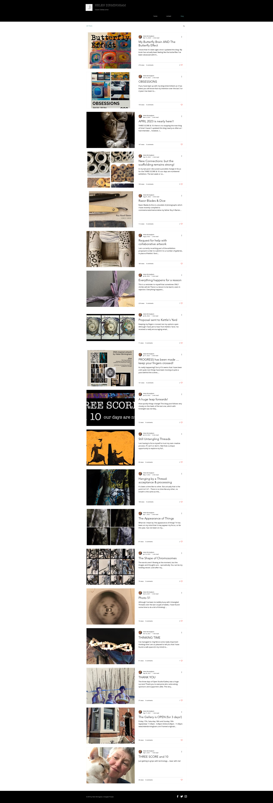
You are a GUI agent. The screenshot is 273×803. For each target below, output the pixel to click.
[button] (184, 26)
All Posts (89, 26)
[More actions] (182, 37)
